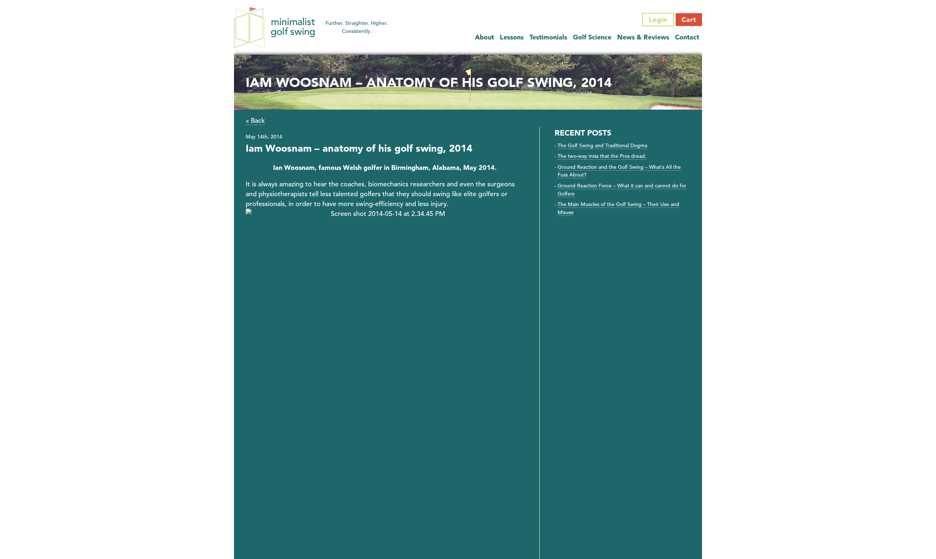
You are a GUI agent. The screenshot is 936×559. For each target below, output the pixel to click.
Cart (689, 19)
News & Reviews (643, 37)
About (484, 37)
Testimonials (548, 37)
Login (658, 19)
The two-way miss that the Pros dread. (602, 156)
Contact (687, 37)
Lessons (512, 37)
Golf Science (592, 37)
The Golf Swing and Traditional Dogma (602, 145)
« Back (255, 120)
